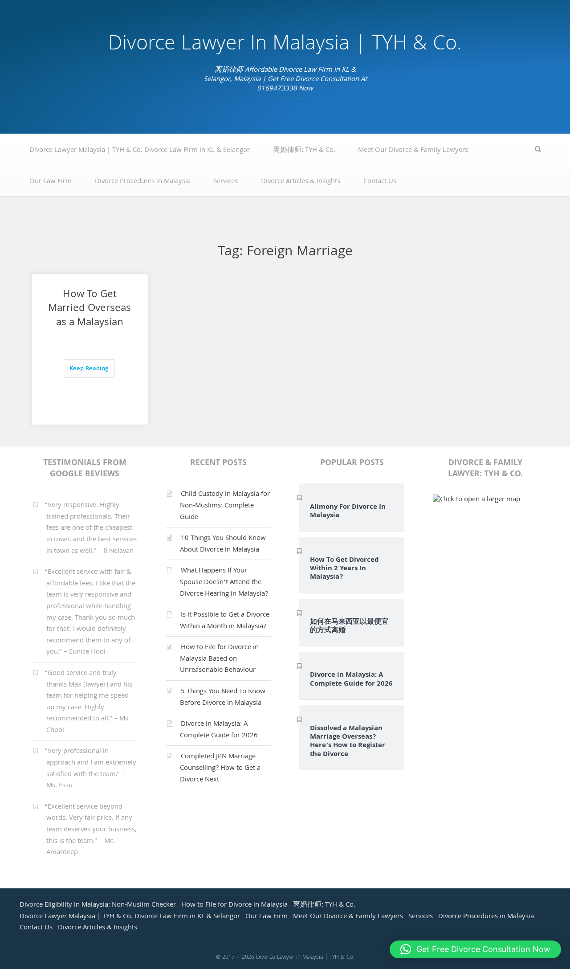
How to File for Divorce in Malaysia (234, 905)
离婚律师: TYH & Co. (304, 150)
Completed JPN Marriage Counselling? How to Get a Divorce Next (220, 768)
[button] (475, 949)
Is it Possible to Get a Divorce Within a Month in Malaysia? (224, 621)
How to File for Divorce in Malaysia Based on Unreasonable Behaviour (219, 659)
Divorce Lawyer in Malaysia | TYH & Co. (285, 45)
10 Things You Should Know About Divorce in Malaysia (223, 544)
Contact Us (379, 182)
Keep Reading (88, 369)
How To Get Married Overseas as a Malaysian (89, 309)
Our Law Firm (50, 182)
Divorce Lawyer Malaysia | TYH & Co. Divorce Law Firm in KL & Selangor (139, 150)
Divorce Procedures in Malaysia (143, 182)
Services (225, 182)
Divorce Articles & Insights (300, 182)
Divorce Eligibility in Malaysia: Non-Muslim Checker (98, 905)
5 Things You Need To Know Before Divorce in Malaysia (222, 697)
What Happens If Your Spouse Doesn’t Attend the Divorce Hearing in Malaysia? (224, 582)
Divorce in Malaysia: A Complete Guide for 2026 (219, 730)
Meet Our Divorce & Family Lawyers (413, 150)
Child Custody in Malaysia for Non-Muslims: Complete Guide (225, 506)
